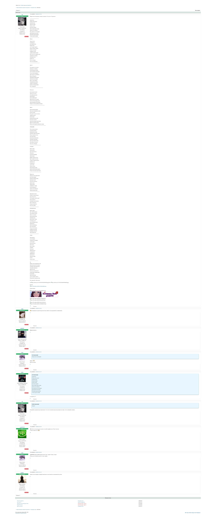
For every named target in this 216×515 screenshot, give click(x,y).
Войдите (22, 5)
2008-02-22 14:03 (39, 308)
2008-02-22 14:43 (39, 327)
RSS (185, 512)
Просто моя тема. (20, 506)
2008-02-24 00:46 (39, 452)
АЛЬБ (22, 308)
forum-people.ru (17, 513)
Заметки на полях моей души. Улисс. (23, 503)
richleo (22, 372)
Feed (195, 512)
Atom (188, 512)
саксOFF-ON (22, 427)
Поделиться (33, 306)
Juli (22, 14)
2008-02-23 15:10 (39, 401)
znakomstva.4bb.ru (23, 513)
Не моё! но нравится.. (20, 500)
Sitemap (192, 512)
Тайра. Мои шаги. (20, 504)
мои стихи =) (19, 502)
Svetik (22, 352)
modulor (22, 472)
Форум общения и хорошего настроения (23, 7)
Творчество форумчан (81, 502)
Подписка (198, 512)
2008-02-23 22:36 (39, 426)
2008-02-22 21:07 (39, 371)
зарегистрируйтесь (28, 5)
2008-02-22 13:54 (39, 14)
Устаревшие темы (33, 7)
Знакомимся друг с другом (82, 503)
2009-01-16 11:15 (39, 472)
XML (190, 512)
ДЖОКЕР (22, 328)
